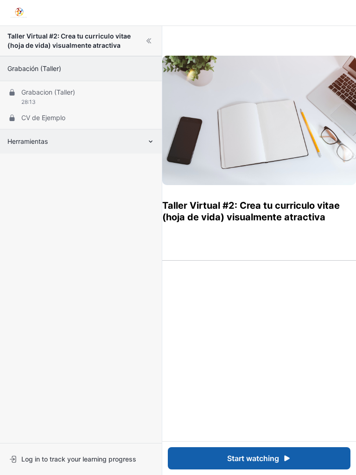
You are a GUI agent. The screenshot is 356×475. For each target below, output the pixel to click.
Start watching (253, 458)
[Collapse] (148, 40)
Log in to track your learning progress (78, 459)
